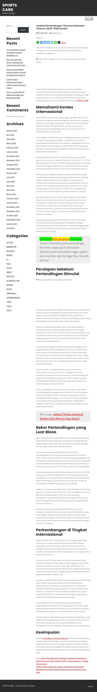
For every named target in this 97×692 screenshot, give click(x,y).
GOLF (9, 263)
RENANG (10, 285)
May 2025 (10, 185)
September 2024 (13, 219)
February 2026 (12, 147)
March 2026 (11, 143)
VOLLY (9, 310)
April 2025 (11, 190)
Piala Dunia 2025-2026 (45, 661)
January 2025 (12, 202)
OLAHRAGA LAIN (13, 280)
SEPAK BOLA (56, 33)
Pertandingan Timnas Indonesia (55, 638)
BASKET (10, 255)
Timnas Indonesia (74, 661)
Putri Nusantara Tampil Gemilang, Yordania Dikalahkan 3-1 (16, 53)
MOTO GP (10, 276)
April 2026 (11, 139)
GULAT (9, 268)
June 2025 (11, 181)
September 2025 (13, 168)
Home (90, 686)
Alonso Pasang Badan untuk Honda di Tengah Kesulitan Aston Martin (16, 72)
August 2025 (12, 173)
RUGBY (9, 289)
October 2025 (12, 164)
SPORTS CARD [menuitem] (82, 100)
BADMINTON (11, 246)
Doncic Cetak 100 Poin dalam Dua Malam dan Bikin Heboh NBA (15, 95)
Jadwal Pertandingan (49, 658)
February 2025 (12, 198)
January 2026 (12, 152)
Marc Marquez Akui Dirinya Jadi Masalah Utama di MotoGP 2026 (16, 62)
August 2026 (12, 130)
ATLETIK (10, 242)
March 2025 (11, 194)
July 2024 (10, 228)
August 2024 (12, 224)
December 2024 (13, 207)
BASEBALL (11, 251)
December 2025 (13, 156)
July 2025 (10, 177)
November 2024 (13, 211)
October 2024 (12, 215)
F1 (7, 259)
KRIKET (9, 272)
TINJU (9, 306)
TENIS (9, 302)
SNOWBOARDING (13, 297)
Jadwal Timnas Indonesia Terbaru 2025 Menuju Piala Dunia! (60, 667)
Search (9, 25)
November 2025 (13, 160)
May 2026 (10, 135)
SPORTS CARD (9, 7)
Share (63, 42)
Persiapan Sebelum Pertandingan (72, 658)
